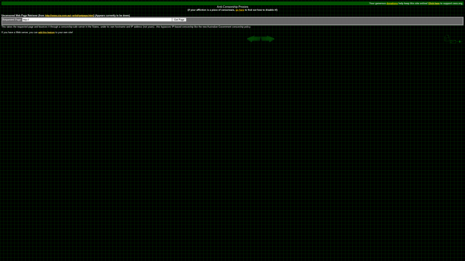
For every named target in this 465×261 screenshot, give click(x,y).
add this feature (46, 32)
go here (240, 10)
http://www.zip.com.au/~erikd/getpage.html (69, 15)
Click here (434, 3)
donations (392, 3)
